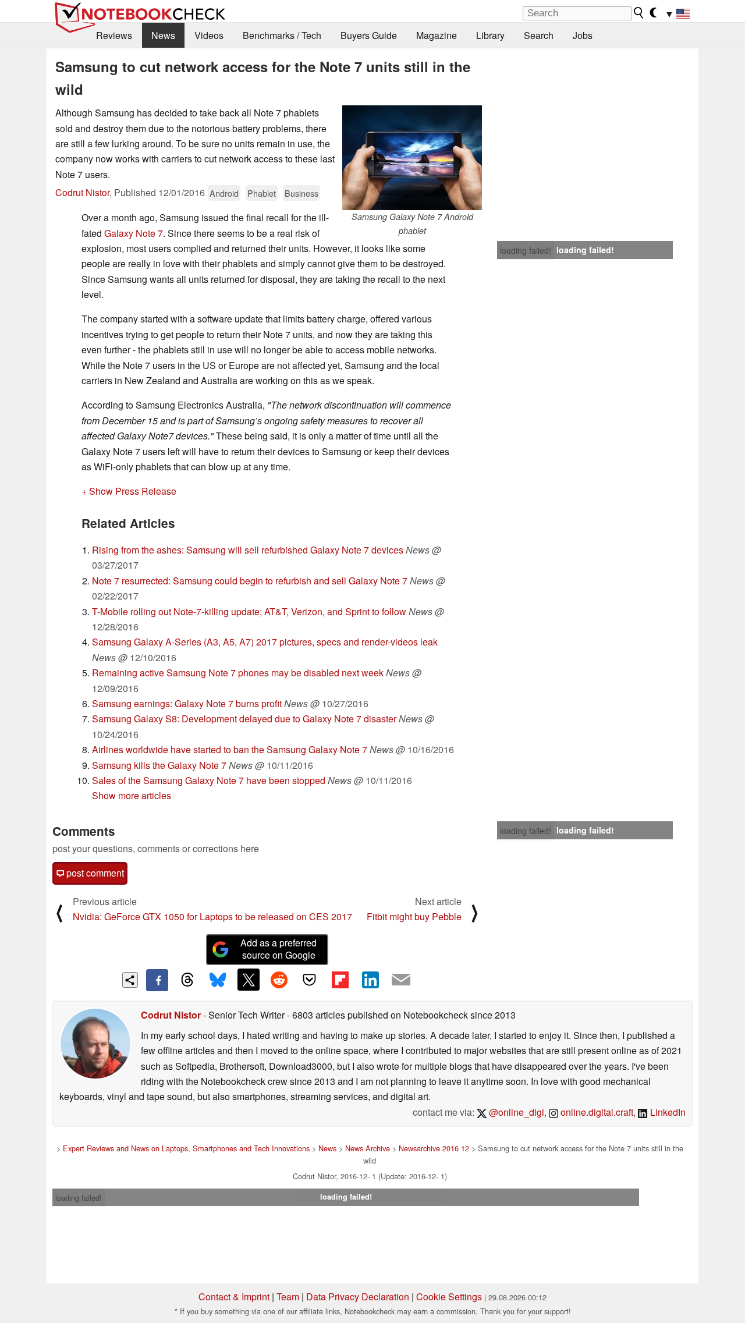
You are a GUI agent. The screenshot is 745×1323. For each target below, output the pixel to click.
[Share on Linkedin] (370, 980)
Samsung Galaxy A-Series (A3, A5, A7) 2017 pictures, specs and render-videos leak (265, 641)
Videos (209, 35)
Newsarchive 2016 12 (434, 1148)
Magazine (436, 35)
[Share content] (130, 980)
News (163, 35)
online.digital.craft (595, 1112)
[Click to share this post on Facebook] (157, 980)
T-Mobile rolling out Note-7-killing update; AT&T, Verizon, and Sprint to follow (249, 611)
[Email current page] (401, 980)
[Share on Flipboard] (340, 980)
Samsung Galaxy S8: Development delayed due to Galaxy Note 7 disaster (244, 718)
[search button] (639, 13)
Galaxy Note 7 (133, 233)
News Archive (367, 1148)
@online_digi (515, 1112)
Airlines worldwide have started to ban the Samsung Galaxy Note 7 (229, 749)
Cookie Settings (449, 1296)
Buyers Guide (368, 35)
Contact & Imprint (233, 1296)
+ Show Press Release (128, 491)
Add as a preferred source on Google (278, 949)
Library (490, 35)
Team (287, 1296)
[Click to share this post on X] (248, 980)
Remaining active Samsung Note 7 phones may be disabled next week (238, 672)
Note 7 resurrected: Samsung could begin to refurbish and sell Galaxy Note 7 (249, 580)
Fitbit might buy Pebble (414, 916)
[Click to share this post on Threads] (187, 980)
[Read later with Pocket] (310, 980)
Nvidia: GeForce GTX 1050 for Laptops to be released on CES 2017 (212, 916)
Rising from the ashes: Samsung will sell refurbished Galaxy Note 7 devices (247, 549)
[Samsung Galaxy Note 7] (412, 157)
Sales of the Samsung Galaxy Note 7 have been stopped (208, 780)
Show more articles (131, 795)
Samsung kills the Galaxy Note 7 (159, 765)
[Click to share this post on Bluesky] (218, 980)
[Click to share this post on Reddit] (279, 980)
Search (539, 35)
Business (301, 193)
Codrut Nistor (82, 192)
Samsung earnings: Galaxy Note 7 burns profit (187, 703)
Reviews (114, 35)
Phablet (261, 193)
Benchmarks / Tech (282, 35)
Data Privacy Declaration (357, 1296)
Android (224, 193)
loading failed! (525, 250)
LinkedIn (667, 1112)
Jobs (583, 35)
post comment (94, 872)
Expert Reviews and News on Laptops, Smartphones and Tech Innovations (186, 1148)
